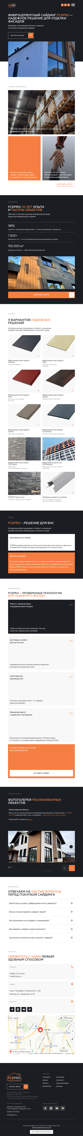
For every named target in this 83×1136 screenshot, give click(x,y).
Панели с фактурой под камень (53, 434)
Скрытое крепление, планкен (49, 365)
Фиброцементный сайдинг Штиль (18, 431)
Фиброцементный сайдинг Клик (18, 396)
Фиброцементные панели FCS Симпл (18, 463)
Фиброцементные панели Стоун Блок (52, 431)
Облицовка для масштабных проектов (17, 467)
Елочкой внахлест (14, 364)
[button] (65, 184)
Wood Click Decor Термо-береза (54, 815)
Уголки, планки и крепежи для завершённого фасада (52, 500)
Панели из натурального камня (19, 499)
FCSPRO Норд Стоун (16, 497)
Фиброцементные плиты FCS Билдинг (52, 463)
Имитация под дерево (16, 434)
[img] (12, 4)
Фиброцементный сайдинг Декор (53, 396)
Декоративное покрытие (51, 399)
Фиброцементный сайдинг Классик (19, 361)
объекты (29, 819)
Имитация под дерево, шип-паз (16, 400)
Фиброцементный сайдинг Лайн (53, 361)
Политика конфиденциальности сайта (41, 1127)
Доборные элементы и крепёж (55, 497)
